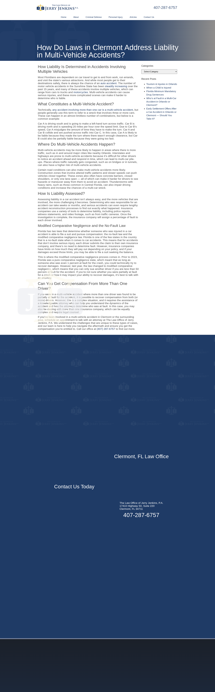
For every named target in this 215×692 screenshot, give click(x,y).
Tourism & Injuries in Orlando (161, 84)
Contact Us (149, 17)
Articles (133, 17)
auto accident (109, 83)
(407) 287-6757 (106, 328)
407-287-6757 (165, 7)
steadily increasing (116, 86)
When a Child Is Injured (158, 87)
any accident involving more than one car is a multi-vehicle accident (92, 109)
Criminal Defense (94, 17)
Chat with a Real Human (184, 685)
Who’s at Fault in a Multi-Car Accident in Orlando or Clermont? (161, 101)
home (63, 17)
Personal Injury (116, 17)
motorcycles (81, 92)
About (76, 17)
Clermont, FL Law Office (141, 456)
